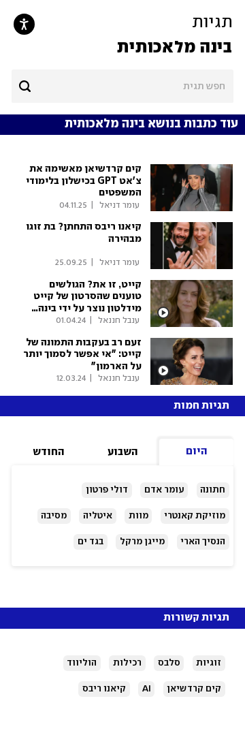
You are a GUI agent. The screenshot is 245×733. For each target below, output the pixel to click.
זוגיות (208, 663)
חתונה (212, 490)
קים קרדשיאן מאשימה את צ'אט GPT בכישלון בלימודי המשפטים (84, 181)
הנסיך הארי (202, 541)
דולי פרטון (107, 490)
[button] (122, 35)
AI (146, 689)
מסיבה (54, 516)
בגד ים (90, 541)
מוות (138, 516)
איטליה (97, 516)
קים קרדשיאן (194, 689)
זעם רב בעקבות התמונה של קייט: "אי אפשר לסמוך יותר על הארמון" (82, 354)
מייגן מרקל (142, 541)
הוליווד (82, 663)
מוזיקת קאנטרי (194, 516)
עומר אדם (164, 490)
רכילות (127, 663)
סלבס (169, 663)
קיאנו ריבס (104, 689)
